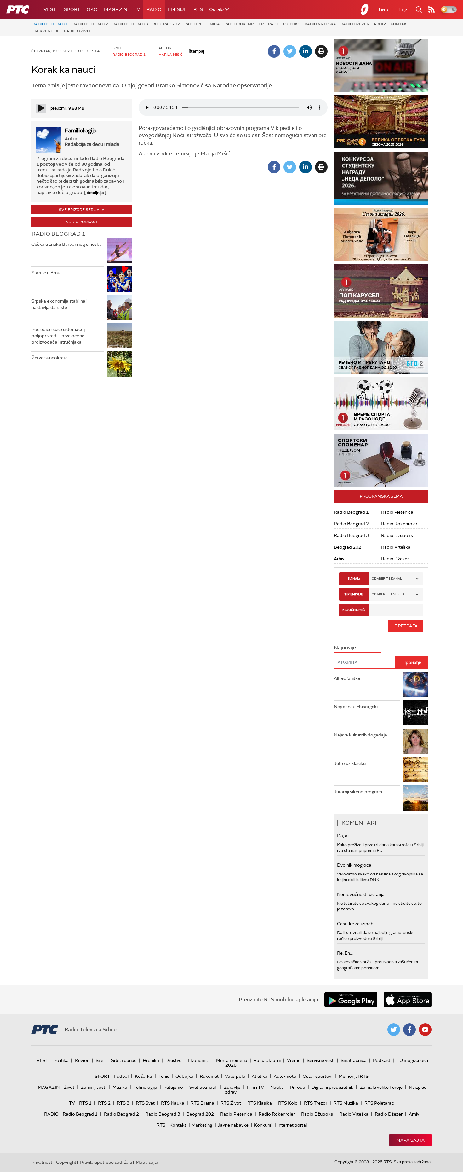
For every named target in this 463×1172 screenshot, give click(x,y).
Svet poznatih (203, 1087)
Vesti (50, 9)
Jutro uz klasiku (350, 763)
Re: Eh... (345, 953)
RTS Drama (202, 1103)
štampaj (196, 51)
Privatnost (41, 1162)
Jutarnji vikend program (358, 791)
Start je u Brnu (45, 272)
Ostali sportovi (317, 1076)
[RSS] (431, 9)
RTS (198, 9)
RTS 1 (85, 1103)
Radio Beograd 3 (130, 23)
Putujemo (173, 1087)
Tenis (163, 1076)
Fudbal (121, 1076)
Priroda (297, 1087)
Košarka (143, 1076)
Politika (61, 1060)
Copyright (66, 1162)
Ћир (383, 9)
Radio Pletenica (202, 23)
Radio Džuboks (284, 23)
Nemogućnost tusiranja (361, 894)
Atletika (259, 1076)
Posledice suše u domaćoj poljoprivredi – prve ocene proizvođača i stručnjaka (58, 335)
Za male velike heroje (381, 1087)
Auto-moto (285, 1076)
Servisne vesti (320, 1060)
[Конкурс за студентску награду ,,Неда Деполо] (381, 178)
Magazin (115, 9)
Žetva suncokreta (49, 358)
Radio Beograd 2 (90, 23)
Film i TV (255, 1087)
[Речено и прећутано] (381, 347)
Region (82, 1060)
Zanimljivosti (93, 1087)
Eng (402, 9)
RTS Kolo (288, 1103)
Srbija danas (123, 1060)
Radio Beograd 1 (50, 23)
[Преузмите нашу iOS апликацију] (408, 999)
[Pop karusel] (381, 291)
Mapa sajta (410, 1140)
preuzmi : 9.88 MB (67, 108)
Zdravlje (232, 1087)
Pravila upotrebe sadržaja (106, 1162)
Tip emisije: (353, 594)
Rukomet (209, 1076)
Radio (154, 9)
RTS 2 (104, 1103)
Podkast (381, 1060)
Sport (72, 9)
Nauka (277, 1087)
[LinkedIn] (305, 51)
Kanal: (354, 578)
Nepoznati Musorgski (356, 706)
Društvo (173, 1060)
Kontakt (400, 23)
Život (69, 1087)
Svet (100, 1060)
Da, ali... (344, 836)
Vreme (293, 1060)
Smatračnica (354, 1060)
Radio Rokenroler (244, 23)
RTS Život (230, 1103)
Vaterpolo (235, 1076)
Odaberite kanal (387, 578)
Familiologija (81, 130)
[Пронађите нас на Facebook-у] (409, 1029)
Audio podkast (82, 221)
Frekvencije (46, 30)
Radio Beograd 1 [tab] (58, 234)
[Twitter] (289, 51)
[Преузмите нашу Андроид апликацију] (350, 999)
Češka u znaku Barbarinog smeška (66, 244)
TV (137, 9)
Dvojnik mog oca (354, 865)
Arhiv (380, 23)
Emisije (177, 9)
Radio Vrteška (320, 23)
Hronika (151, 1060)
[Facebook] (274, 51)
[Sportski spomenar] (381, 460)
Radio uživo (77, 30)
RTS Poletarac (379, 1103)
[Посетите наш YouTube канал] (425, 1029)
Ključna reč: (353, 610)
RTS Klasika (259, 1103)
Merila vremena (231, 1060)
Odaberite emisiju (388, 594)
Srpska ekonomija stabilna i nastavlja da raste (59, 304)
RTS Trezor (315, 1103)
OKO (92, 9)
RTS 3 (123, 1103)
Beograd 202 (166, 23)
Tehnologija (145, 1087)
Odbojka (184, 1076)
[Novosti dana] (381, 65)
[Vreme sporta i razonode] (381, 403)
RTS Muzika (346, 1103)
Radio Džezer (354, 23)
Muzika (119, 1087)
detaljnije (95, 192)
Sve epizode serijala (82, 209)
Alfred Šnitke (347, 678)
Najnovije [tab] (345, 647)
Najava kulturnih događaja (360, 735)
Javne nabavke (233, 1125)
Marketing (201, 1125)
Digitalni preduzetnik (332, 1087)
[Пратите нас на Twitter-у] (393, 1029)
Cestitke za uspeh (355, 924)
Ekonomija (199, 1060)
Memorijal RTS (354, 1076)
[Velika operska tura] (381, 121)
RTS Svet (145, 1103)
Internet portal (292, 1125)
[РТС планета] (365, 9)
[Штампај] (321, 51)
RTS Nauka (172, 1103)
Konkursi (263, 1125)
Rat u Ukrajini (267, 1060)
